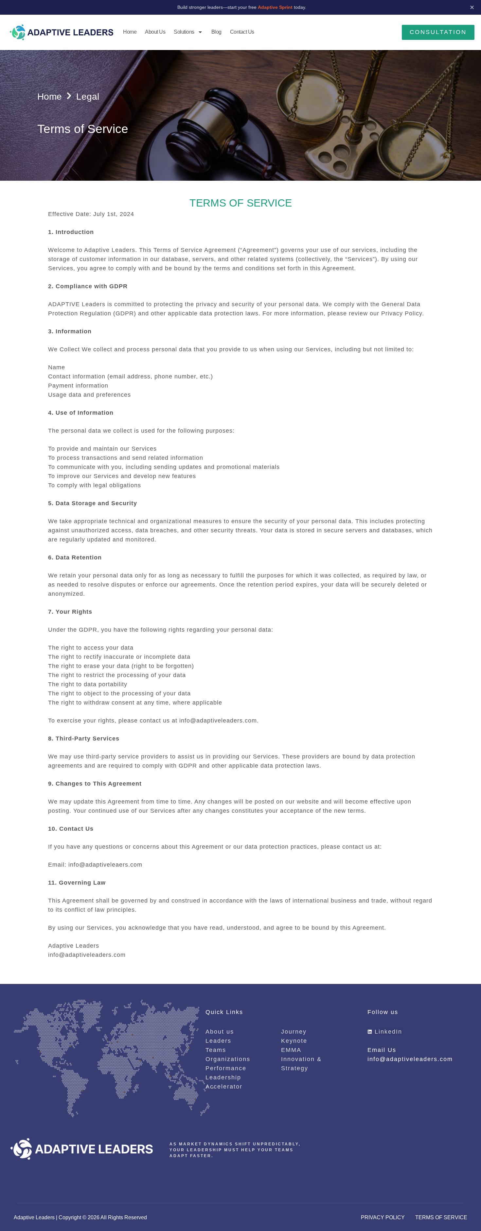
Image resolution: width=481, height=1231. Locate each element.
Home (129, 32)
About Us (155, 32)
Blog (216, 32)
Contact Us (242, 32)
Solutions (184, 32)
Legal (87, 96)
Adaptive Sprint (276, 7)
